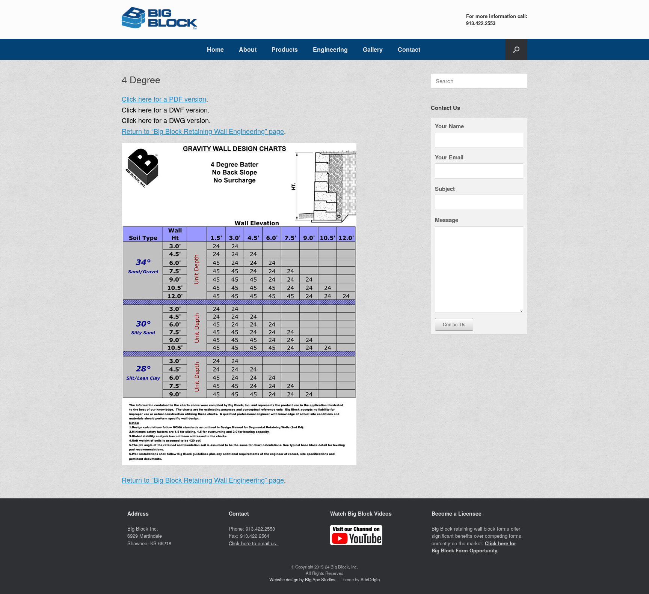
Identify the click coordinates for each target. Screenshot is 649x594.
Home (215, 49)
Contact (409, 49)
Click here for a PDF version (164, 99)
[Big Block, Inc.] (159, 19)
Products (285, 49)
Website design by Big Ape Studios (302, 579)
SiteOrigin (370, 579)
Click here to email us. (253, 543)
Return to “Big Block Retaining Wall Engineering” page (203, 131)
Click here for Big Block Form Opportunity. (474, 547)
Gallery (373, 49)
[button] (516, 49)
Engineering (330, 49)
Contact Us (454, 324)
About (248, 49)
